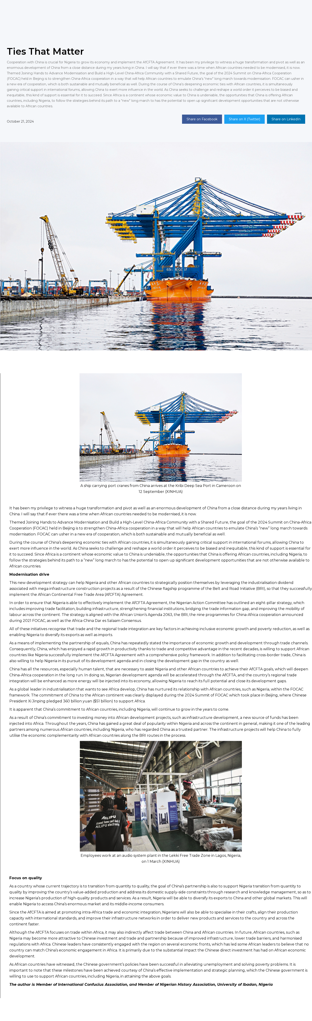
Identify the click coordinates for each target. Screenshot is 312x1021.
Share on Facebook (202, 119)
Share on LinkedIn (286, 119)
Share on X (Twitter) (244, 119)
